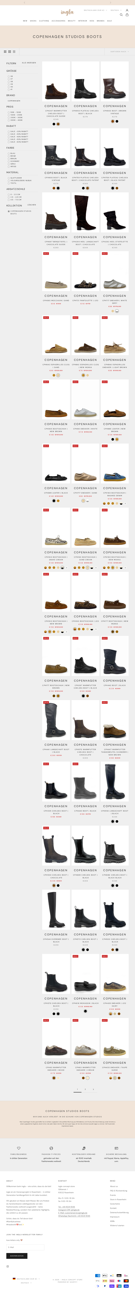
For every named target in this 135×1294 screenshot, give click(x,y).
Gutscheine (115, 1204)
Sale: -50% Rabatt (19, 139)
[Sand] (113, 311)
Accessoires (58, 21)
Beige (13, 156)
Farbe (10, 147)
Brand (10, 95)
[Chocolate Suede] (58, 124)
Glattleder (16, 178)
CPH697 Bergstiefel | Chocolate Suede (56, 243)
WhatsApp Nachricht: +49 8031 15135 (74, 1216)
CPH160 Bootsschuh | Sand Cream (85, 558)
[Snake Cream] (121, 503)
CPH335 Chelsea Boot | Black (56, 812)
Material (12, 172)
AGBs (112, 1221)
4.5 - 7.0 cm (15, 200)
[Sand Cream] (117, 503)
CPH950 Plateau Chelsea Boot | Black (85, 112)
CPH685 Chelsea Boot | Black (85, 876)
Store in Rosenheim (118, 1199)
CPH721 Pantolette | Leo (85, 301)
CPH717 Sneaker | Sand (85, 493)
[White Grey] (117, 311)
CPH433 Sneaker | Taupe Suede (114, 1068)
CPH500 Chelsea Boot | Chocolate (56, 876)
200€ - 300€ (16, 117)
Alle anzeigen (29, 63)
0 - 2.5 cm (15, 194)
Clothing (44, 21)
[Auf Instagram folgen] (7, 1266)
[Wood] (54, 1078)
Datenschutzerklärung (119, 1212)
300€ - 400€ (16, 120)
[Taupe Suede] (115, 1014)
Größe (11, 70)
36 (11, 76)
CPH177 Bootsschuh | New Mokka (115, 622)
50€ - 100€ (15, 112)
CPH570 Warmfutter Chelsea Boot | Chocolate (85, 752)
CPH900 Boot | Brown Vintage (114, 112)
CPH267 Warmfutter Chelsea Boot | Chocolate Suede (56, 113)
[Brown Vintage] (113, 121)
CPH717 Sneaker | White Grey (114, 302)
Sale (109, 21)
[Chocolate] (54, 885)
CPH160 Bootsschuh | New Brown (56, 622)
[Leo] (104, 503)
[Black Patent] (83, 188)
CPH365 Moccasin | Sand (56, 301)
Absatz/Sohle (15, 189)
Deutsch (115, 10)
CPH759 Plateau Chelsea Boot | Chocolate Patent (85, 179)
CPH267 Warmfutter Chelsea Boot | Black (85, 686)
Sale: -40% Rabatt (19, 137)
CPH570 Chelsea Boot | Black (85, 940)
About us (114, 1186)
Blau (12, 153)
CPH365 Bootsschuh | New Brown (56, 430)
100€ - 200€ (16, 115)
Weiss (13, 166)
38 (11, 81)
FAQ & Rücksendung (118, 1190)
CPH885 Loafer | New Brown (115, 430)
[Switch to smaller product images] (9, 51)
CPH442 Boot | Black (115, 685)
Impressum (114, 1217)
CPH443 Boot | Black (85, 811)
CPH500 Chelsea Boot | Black (114, 940)
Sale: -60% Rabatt (19, 142)
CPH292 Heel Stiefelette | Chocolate (115, 243)
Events (113, 1195)
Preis (9, 106)
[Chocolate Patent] (87, 188)
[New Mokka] (54, 375)
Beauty (72, 21)
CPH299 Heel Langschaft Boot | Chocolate (85, 243)
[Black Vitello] (117, 821)
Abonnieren (17, 1256)
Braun (13, 159)
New (25, 21)
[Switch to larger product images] (5, 51)
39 (11, 84)
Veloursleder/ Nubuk (21, 180)
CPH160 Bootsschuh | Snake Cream (56, 558)
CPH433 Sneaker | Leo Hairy (114, 1004)
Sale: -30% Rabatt (19, 134)
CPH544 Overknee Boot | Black (56, 940)
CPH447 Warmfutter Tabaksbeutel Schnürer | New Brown (114, 752)
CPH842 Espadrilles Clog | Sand (56, 366)
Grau (13, 164)
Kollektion (14, 205)
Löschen (32, 205)
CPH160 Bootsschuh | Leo (85, 621)
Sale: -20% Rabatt (19, 131)
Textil (13, 183)
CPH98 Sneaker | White (85, 429)
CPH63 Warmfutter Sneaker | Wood (56, 1068)
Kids (92, 21)
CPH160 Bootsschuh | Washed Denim (114, 494)
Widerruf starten (117, 1225)
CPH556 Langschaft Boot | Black (115, 812)
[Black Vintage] (117, 121)
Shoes (33, 21)
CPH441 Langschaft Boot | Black (56, 750)
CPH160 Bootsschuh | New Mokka (114, 558)
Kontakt (113, 1208)
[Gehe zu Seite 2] (93, 1089)
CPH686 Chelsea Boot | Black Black (114, 876)
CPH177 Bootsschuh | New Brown (56, 686)
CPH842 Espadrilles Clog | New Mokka (85, 366)
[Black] (54, 124)
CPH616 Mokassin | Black (85, 1003)
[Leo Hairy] (110, 1014)
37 (11, 79)
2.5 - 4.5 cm (15, 197)
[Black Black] (113, 885)
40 (11, 87)
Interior (82, 21)
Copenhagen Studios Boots (20, 212)
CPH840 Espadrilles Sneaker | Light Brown (115, 366)
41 (11, 89)
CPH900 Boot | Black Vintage (56, 179)
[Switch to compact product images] (14, 51)
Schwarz (14, 161)
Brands (101, 21)
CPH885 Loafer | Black (56, 493)
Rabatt (11, 126)
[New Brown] (117, 439)
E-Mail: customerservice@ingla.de (72, 1213)
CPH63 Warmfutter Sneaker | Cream (85, 1068)
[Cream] (58, 1078)
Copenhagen (14, 101)
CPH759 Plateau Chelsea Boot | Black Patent (115, 179)
